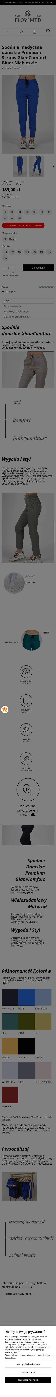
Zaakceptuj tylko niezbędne (28, 1364)
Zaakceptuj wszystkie (28, 1380)
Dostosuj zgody (28, 1372)
